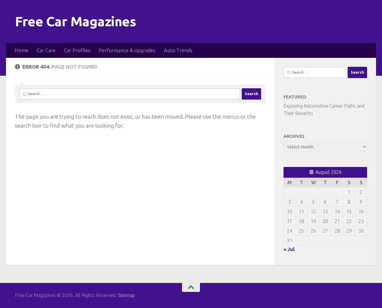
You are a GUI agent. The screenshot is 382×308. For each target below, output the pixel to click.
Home (21, 50)
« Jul (289, 249)
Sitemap (126, 295)
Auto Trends (178, 50)
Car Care (46, 50)
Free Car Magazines (75, 21)
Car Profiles (77, 50)
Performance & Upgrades (127, 50)
